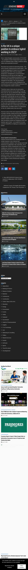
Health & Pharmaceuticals (9, 322)
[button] (20, 562)
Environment (6, 309)
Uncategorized (6, 350)
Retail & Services (7, 337)
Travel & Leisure (7, 348)
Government (6, 319)
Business (3, 43)
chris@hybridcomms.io (6, 130)
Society (4, 340)
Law (4, 330)
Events (4, 312)
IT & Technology (7, 327)
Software (5, 343)
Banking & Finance (7, 288)
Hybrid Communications (7, 163)
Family (4, 314)
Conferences (6, 296)
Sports (4, 345)
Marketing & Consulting (8, 332)
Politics (4, 335)
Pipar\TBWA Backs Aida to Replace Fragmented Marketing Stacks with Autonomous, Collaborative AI (14, 413)
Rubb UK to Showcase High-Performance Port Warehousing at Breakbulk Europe (12, 214)
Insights (5, 325)
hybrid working (16, 163)
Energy (4, 306)
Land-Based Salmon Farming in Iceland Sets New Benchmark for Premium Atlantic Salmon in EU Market (14, 263)
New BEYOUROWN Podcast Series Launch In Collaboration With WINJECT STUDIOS (13, 179)
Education (5, 304)
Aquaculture (6, 286)
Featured (5, 317)
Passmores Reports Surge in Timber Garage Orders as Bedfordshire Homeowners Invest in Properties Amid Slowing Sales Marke (13, 438)
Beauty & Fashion (7, 291)
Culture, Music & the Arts (9, 301)
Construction (6, 299)
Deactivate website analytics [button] (9, 566)
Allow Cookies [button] (22, 566)
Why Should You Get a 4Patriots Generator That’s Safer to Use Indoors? (13, 557)
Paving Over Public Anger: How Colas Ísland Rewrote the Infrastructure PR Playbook (13, 238)
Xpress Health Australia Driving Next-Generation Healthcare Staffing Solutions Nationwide (12, 388)
